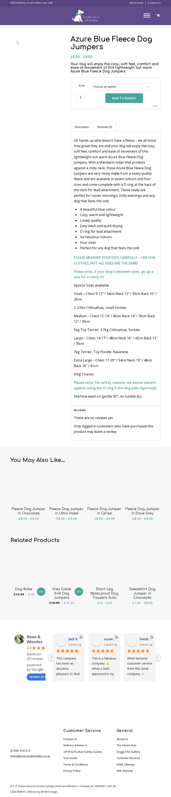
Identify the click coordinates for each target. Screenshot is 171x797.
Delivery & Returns (75, 745)
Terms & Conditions (75, 764)
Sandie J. (145, 639)
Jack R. (73, 639)
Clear (155, 106)
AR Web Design (49, 791)
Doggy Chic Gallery (128, 752)
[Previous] (51, 657)
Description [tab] (82, 127)
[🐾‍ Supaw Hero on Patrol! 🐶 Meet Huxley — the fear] (10, 704)
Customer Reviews (128, 758)
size (82, 85)
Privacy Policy (71, 771)
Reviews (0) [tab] (105, 127)
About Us (122, 739)
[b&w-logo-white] (85, 15)
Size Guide (70, 758)
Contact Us (154, 3)
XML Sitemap (125, 771)
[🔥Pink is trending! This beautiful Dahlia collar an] (139, 704)
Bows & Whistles (34, 639)
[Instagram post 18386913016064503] (117, 704)
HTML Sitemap (126, 764)
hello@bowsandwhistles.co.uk (30, 756)
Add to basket (124, 98)
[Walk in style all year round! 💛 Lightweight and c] (53, 704)
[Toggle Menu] (146, 15)
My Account (136, 3)
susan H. (110, 639)
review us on (39, 676)
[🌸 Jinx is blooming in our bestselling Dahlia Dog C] (32, 704)
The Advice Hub (126, 745)
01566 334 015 (20, 751)
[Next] (157, 657)
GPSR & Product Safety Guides (82, 752)
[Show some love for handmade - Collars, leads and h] (96, 704)
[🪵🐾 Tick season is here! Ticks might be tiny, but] (75, 704)
